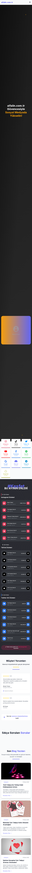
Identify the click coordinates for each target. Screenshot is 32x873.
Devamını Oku (6, 795)
